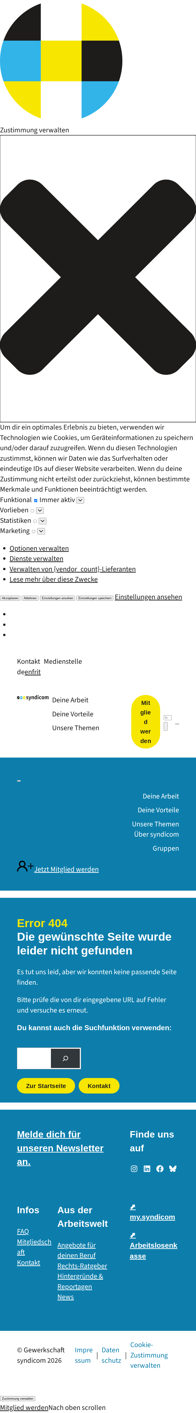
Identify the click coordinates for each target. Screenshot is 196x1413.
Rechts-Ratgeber (82, 1266)
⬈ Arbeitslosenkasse (153, 1245)
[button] (98, 278)
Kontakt (99, 1086)
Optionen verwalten (39, 548)
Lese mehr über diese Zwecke (54, 579)
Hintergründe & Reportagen (80, 1281)
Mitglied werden (24, 1408)
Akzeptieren (10, 598)
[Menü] (177, 724)
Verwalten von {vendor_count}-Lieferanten (73, 569)
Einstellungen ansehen (57, 598)
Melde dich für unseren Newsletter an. (60, 1148)
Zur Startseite (46, 1086)
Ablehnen (30, 598)
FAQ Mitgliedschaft (34, 1241)
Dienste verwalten (36, 559)
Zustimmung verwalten (17, 1398)
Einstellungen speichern (94, 598)
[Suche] (65, 1058)
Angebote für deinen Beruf (76, 1250)
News (65, 1297)
